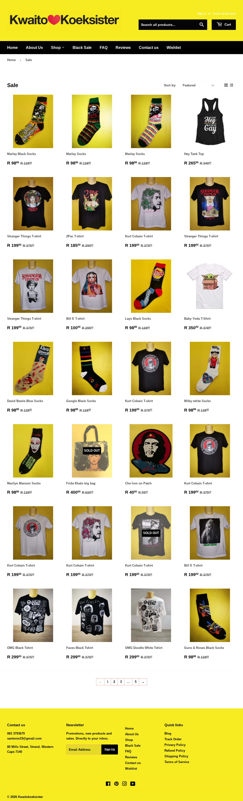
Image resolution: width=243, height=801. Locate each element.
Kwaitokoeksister (30, 797)
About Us (34, 48)
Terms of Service (176, 762)
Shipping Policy (176, 756)
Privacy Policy (175, 745)
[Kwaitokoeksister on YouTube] (132, 784)
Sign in (201, 13)
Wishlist (174, 48)
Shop (56, 48)
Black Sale (82, 48)
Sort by (170, 85)
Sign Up (109, 749)
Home (12, 48)
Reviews (123, 48)
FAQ (103, 48)
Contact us (149, 48)
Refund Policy (174, 750)
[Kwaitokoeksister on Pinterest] (116, 784)
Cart (227, 24)
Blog (167, 733)
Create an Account (224, 13)
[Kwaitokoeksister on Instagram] (124, 784)
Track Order (173, 739)
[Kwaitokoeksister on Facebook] (108, 784)
